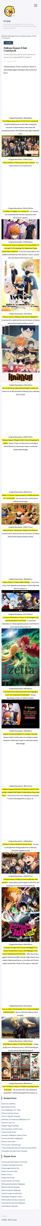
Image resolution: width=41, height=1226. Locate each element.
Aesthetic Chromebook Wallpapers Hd (16, 1119)
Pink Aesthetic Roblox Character (13, 1200)
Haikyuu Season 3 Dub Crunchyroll (15, 49)
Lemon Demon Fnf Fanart (11, 1181)
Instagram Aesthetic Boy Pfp (12, 1165)
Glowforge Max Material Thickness (14, 1162)
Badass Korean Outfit (9, 1171)
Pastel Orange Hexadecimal (12, 1193)
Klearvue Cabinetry (9, 1104)
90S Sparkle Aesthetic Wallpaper (13, 1184)
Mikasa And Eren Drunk (10, 1113)
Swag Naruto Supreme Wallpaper (13, 1203)
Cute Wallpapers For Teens (11, 1110)
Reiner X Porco (7, 1174)
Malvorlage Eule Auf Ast (10, 1168)
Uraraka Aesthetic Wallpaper (12, 1138)
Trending (8, 43)
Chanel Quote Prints (9, 1132)
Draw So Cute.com (8, 1123)
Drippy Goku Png (8, 1178)
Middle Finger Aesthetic (10, 1126)
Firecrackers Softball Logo (11, 1145)
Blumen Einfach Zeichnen (11, 1187)
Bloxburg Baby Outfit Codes (12, 1129)
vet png (6, 21)
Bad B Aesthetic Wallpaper (11, 1190)
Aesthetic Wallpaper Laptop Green (14, 1135)
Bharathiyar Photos (9, 1107)
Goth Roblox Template (10, 1206)
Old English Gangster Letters (12, 1196)
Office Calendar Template (11, 1116)
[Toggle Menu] (35, 5)
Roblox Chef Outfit (8, 1141)
